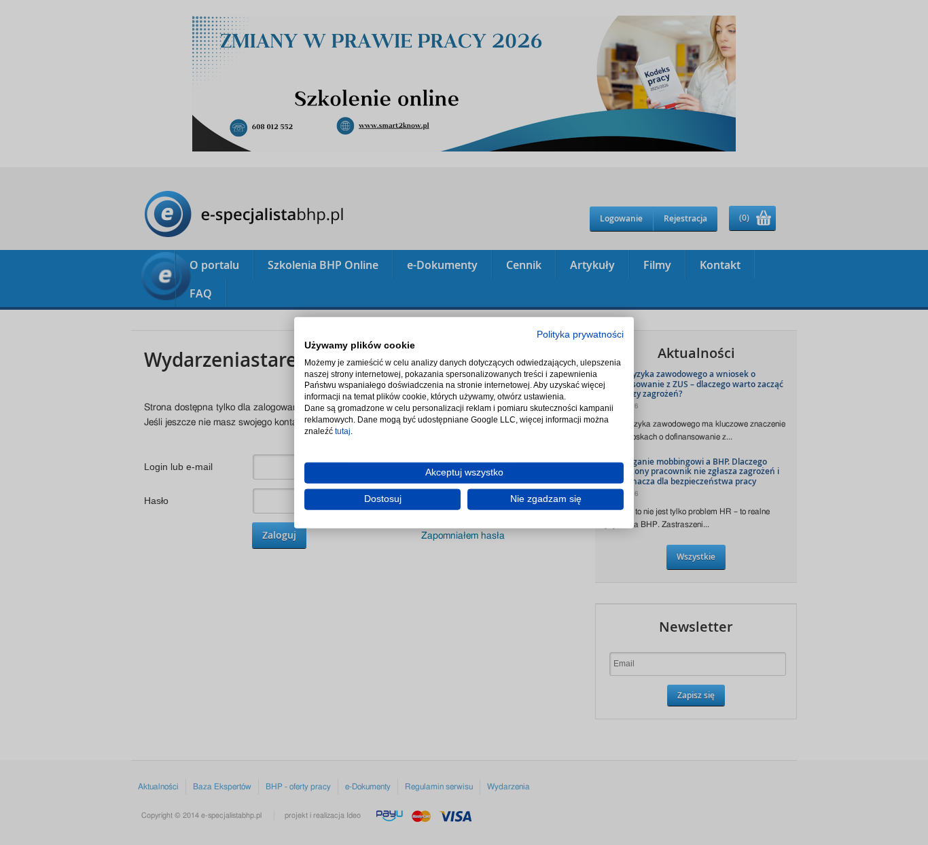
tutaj (343, 430)
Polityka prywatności (580, 334)
